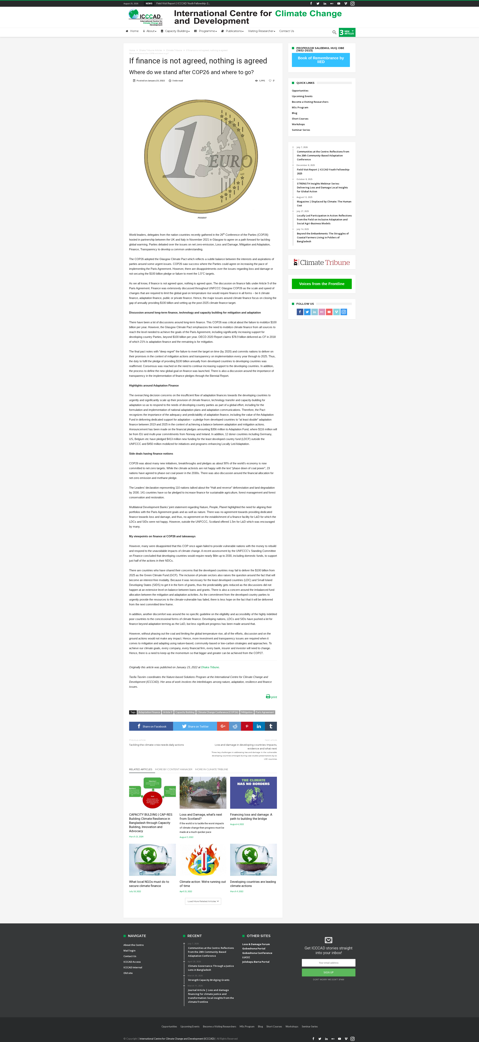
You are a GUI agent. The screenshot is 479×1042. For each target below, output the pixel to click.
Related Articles (140, 769)
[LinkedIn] (325, 4)
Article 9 (167, 712)
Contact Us (129, 956)
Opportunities (300, 90)
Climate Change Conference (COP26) (218, 712)
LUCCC (246, 957)
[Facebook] (311, 4)
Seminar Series (301, 130)
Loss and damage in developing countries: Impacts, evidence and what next (244, 749)
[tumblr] (271, 726)
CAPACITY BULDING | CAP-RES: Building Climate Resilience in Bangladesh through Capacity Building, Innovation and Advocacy (151, 823)
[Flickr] (332, 4)
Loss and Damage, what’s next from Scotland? (202, 823)
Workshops (298, 124)
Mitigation (247, 712)
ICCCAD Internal (132, 967)
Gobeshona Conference (257, 953)
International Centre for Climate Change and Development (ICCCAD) (177, 1038)
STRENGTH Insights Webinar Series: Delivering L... (183, 3)
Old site (128, 973)
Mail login (129, 950)
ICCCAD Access (132, 961)
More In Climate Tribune (211, 769)
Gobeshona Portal (253, 948)
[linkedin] (259, 726)
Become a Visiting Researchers (310, 101)
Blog (294, 113)
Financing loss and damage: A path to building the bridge (251, 817)
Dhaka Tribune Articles (150, 50)
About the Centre (133, 945)
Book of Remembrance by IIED (321, 60)
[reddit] (235, 726)
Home (132, 50)
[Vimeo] (346, 4)
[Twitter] (318, 4)
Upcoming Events (302, 96)
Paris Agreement (265, 712)
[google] (223, 726)
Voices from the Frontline (321, 284)
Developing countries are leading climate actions (253, 884)
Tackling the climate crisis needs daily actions (156, 742)
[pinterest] (247, 726)
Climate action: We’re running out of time (203, 884)
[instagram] (353, 4)
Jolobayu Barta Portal (255, 961)
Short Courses (300, 118)
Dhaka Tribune (210, 667)
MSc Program (300, 107)
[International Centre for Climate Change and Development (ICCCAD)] (235, 7)
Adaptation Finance (149, 712)
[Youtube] (339, 4)
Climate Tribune (174, 50)
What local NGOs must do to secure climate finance (149, 884)
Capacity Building (185, 712)
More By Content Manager (173, 769)
